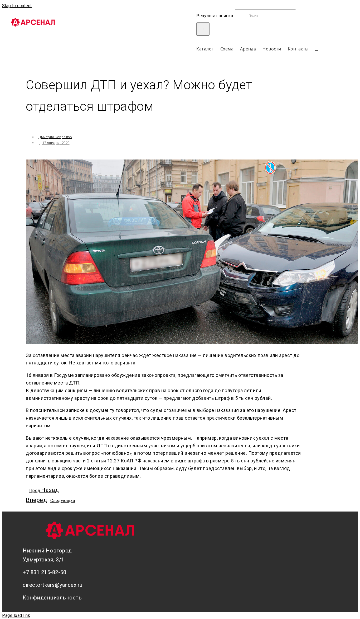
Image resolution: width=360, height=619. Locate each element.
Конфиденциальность (52, 597)
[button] (317, 49)
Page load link (16, 615)
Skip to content (17, 5)
